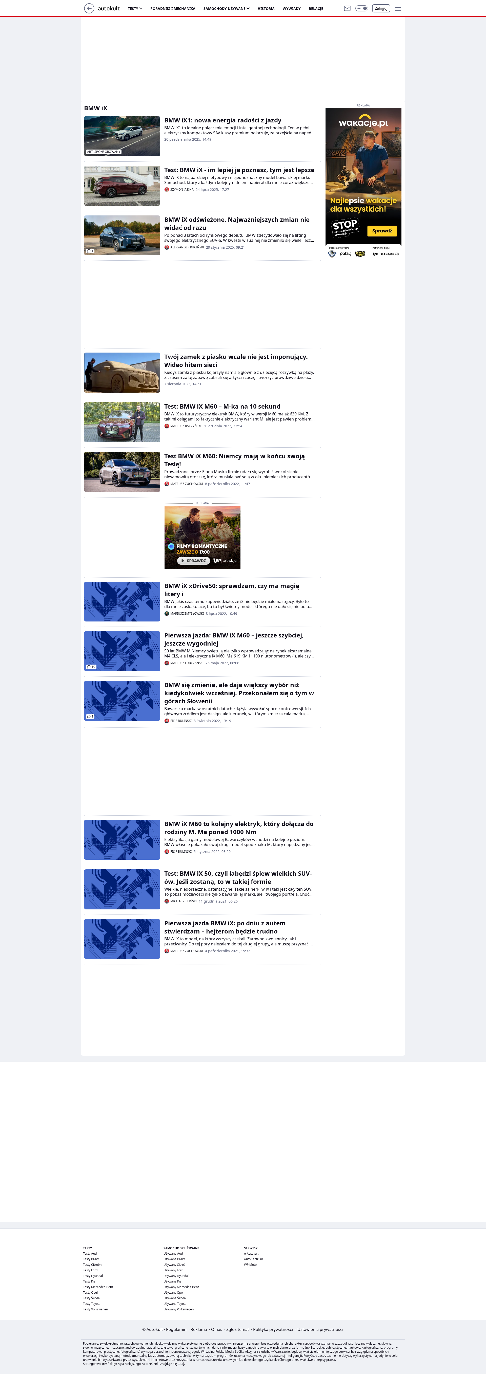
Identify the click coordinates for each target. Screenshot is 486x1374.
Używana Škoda (175, 1298)
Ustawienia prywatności (319, 1329)
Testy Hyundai (93, 1276)
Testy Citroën (92, 1264)
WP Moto (250, 1264)
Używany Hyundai (176, 1276)
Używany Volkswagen (179, 1309)
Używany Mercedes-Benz (181, 1287)
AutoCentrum (253, 1259)
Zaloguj (381, 8)
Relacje (316, 8)
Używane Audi (174, 1253)
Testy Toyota (91, 1304)
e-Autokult (251, 1253)
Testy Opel (90, 1292)
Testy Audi (90, 1253)
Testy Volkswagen (95, 1309)
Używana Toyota (175, 1304)
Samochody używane (225, 8)
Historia (266, 8)
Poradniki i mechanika (172, 8)
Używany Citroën (175, 1264)
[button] (361, 8)
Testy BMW (91, 1259)
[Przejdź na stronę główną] (89, 12)
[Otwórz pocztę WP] (347, 8)
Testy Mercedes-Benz (98, 1287)
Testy (133, 8)
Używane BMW (174, 1259)
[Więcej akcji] (318, 119)
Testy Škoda (91, 1298)
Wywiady (292, 8)
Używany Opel (174, 1292)
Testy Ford (90, 1270)
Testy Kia (89, 1281)
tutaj (181, 1364)
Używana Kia (172, 1281)
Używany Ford (173, 1270)
